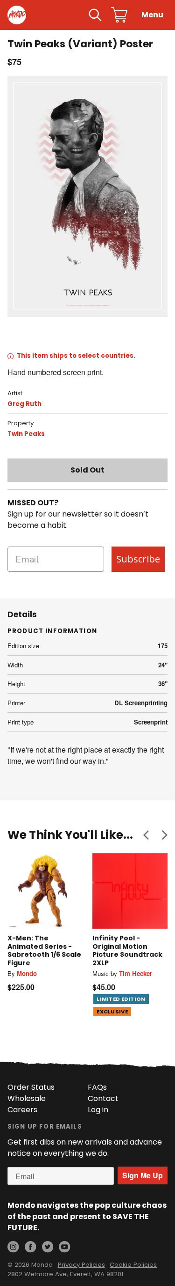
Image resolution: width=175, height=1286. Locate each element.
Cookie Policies (133, 1264)
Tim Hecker (135, 973)
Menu (152, 14)
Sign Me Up (142, 1175)
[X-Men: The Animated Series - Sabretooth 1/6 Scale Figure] (45, 891)
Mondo (27, 973)
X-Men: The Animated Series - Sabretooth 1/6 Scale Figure (44, 950)
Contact (103, 1098)
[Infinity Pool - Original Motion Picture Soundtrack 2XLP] (130, 891)
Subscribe (138, 559)
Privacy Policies (81, 1264)
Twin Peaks (26, 433)
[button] (146, 835)
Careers (22, 1109)
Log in (98, 1109)
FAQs (97, 1087)
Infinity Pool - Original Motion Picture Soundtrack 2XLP (127, 950)
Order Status (31, 1087)
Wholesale (26, 1098)
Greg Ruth (24, 403)
